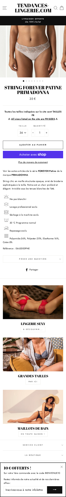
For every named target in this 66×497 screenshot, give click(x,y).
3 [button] (29, 81)
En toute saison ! (33, 434)
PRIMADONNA (20, 175)
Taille (23, 126)
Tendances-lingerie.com (33, 8)
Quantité (40, 126)
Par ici (33, 381)
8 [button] (43, 81)
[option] (33, 21)
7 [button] (40, 81)
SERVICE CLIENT (33, 445)
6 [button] (37, 81)
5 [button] (35, 81)
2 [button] (27, 81)
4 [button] (32, 81)
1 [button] (24, 81)
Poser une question (33, 259)
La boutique (33, 455)
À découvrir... (33, 329)
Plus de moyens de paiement (33, 162)
